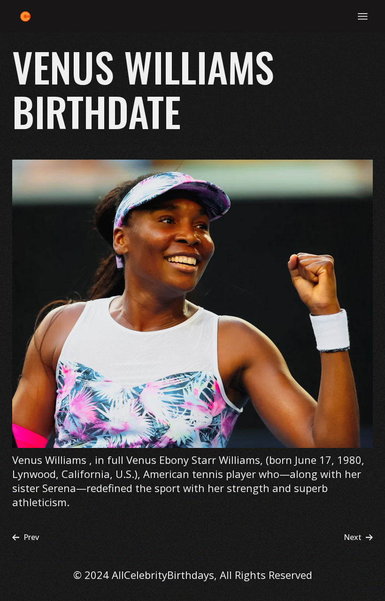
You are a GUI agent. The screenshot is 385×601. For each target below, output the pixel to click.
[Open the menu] (362, 16)
